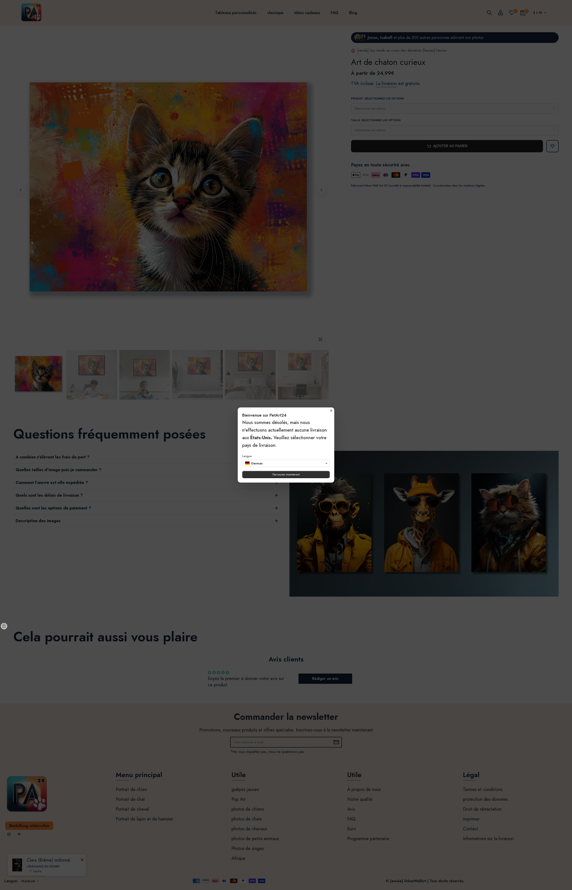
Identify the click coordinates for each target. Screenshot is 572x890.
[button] (286, 463)
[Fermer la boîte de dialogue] (331, 410)
